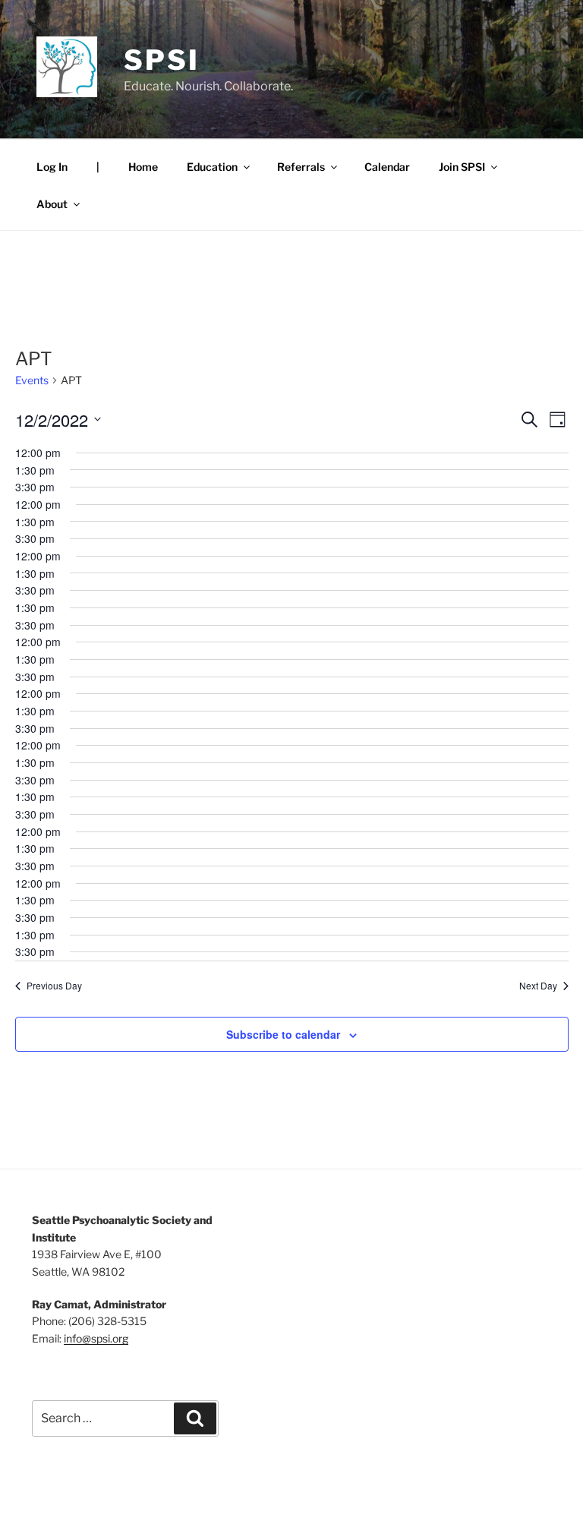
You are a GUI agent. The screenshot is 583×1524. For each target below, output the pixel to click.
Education (212, 166)
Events (32, 380)
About (52, 203)
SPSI (162, 60)
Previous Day (54, 986)
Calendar (387, 166)
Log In (52, 166)
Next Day (538, 986)
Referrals (301, 166)
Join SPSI (462, 166)
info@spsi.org (96, 1338)
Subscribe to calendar (283, 1034)
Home (143, 166)
